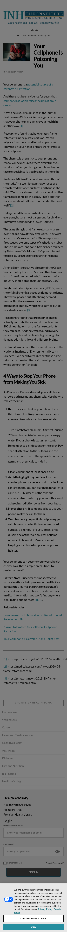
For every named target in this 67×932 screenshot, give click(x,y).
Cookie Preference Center (33, 918)
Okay (33, 927)
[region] (33, 907)
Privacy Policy (45, 909)
